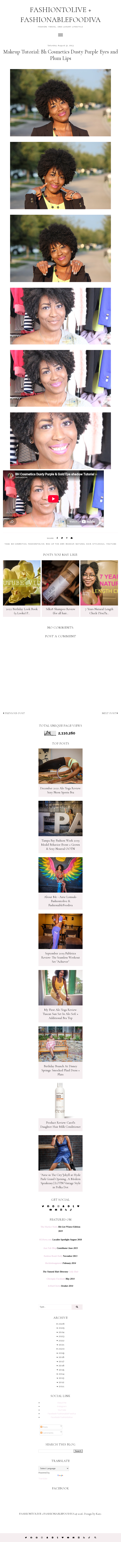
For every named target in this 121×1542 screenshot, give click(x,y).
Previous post (15, 713)
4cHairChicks (54, 1286)
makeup (70, 544)
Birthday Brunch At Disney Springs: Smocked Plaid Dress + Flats (60, 1070)
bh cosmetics (19, 544)
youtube (111, 544)
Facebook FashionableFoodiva (62, 1413)
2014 (61, 1374)
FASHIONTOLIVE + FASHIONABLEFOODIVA (47, 1513)
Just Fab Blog (49, 1248)
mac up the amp (55, 544)
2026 (62, 1324)
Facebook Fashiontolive (62, 1417)
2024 (62, 1332)
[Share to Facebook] (57, 538)
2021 (61, 1345)
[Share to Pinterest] (67, 538)
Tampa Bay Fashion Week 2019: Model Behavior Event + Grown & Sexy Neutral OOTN (60, 845)
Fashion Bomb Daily (53, 1256)
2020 (62, 1349)
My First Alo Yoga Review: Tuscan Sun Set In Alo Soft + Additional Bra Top (60, 1014)
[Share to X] (62, 538)
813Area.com (45, 1239)
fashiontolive (36, 544)
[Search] (77, 1307)
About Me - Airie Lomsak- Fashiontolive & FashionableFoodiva (60, 901)
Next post (109, 713)
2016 (62, 1365)
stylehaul (99, 544)
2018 (62, 1357)
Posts (45, 1427)
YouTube (62, 1410)
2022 (61, 1340)
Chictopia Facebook (56, 1279)
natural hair (83, 544)
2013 (61, 1378)
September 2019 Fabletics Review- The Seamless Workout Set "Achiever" (60, 958)
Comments (47, 1433)
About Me (61, 1402)
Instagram (62, 1406)
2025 (61, 1328)
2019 (61, 1353)
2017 (61, 1361)
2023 (61, 1336)
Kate (98, 1513)
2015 (61, 1370)
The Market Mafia (49, 1226)
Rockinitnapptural (53, 1263)
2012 (61, 1382)
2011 (61, 1386)
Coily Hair (73, 1272)
